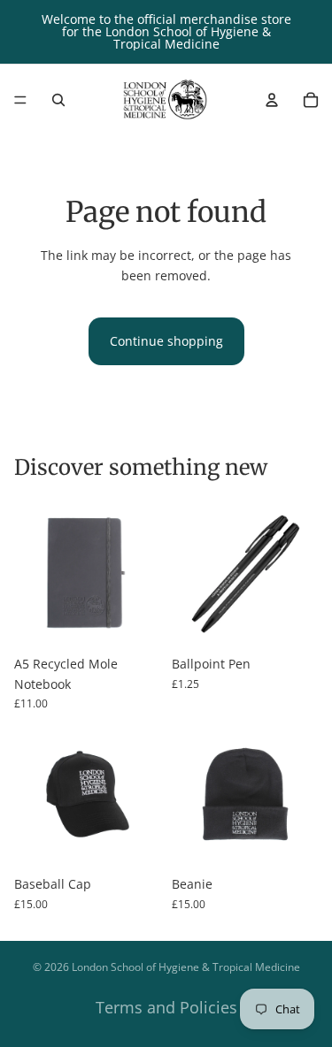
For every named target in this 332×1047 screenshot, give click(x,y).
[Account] (271, 99)
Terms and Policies (166, 1007)
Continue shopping (166, 340)
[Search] (58, 99)
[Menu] (20, 100)
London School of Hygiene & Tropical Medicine (186, 966)
